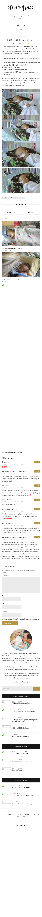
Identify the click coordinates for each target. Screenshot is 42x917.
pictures (22, 197)
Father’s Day (28, 49)
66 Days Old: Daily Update (21, 736)
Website (4, 611)
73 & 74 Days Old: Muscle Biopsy (23, 711)
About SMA (21, 816)
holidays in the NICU (9, 197)
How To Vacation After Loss (22, 762)
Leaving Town (17, 770)
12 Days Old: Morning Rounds (12, 452)
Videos (36, 814)
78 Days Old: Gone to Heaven (22, 703)
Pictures (28, 814)
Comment (5, 576)
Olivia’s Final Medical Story (21, 787)
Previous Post (11, 212)
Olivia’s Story (8, 814)
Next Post (30, 212)
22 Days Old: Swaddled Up (10, 280)
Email (4, 603)
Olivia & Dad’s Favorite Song (22, 804)
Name (4, 596)
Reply (37, 462)
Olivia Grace (21, 825)
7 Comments (27, 43)
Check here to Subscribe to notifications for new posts (21, 619)
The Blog (19, 814)
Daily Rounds (21, 36)
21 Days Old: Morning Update (12, 248)
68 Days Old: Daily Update (21, 728)
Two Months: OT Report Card (22, 796)
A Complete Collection (20, 753)
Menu (22, 25)
